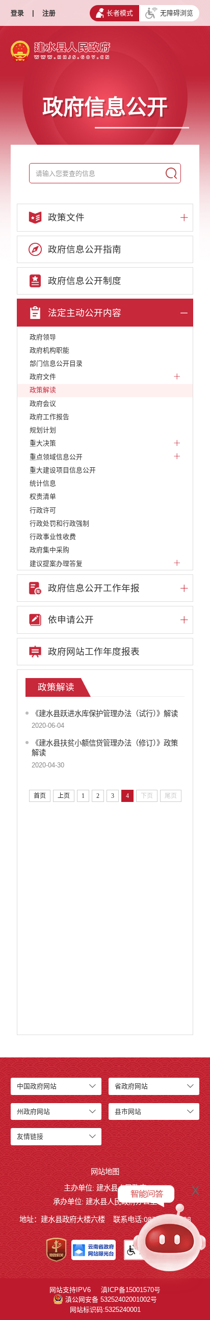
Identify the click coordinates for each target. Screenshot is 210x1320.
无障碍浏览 (176, 13)
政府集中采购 (49, 550)
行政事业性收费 (53, 536)
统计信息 (43, 483)
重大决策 (43, 443)
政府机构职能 (49, 350)
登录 (17, 13)
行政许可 (43, 510)
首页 (40, 795)
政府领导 (43, 337)
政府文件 (43, 376)
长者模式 (120, 13)
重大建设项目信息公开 (63, 470)
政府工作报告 (49, 417)
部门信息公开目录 (56, 363)
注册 (49, 13)
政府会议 (43, 403)
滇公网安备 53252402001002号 (111, 1299)
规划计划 (43, 430)
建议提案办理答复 (56, 563)
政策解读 (43, 390)
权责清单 (43, 496)
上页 (64, 795)
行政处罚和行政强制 (59, 523)
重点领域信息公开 (56, 457)
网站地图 (105, 1172)
